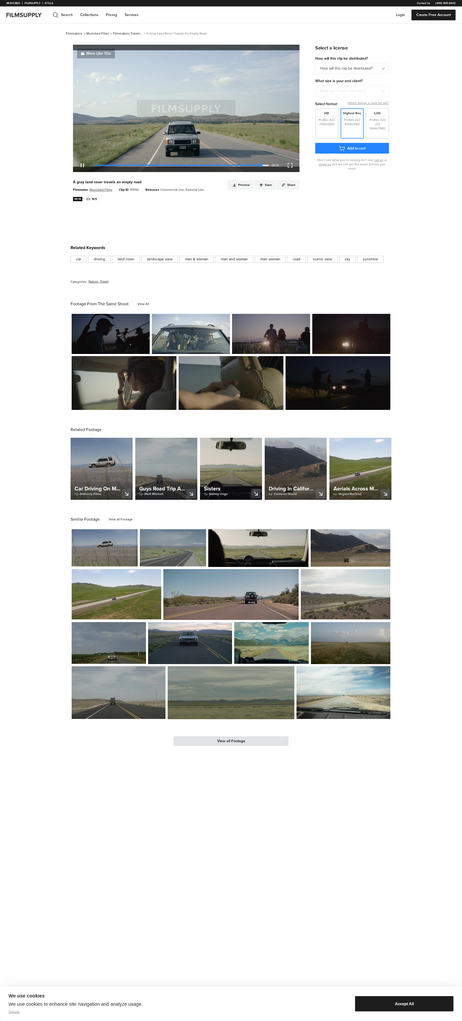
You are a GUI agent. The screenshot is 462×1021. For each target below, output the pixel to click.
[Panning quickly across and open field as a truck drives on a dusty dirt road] (350, 643)
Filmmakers (74, 33)
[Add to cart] (131, 560)
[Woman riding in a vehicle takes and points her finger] (124, 383)
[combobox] (352, 91)
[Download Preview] (116, 348)
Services (131, 15)
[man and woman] (234, 259)
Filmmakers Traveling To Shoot (128, 33)
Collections (89, 15)
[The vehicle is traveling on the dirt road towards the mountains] (271, 643)
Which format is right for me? (368, 103)
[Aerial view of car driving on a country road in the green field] (116, 594)
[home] (27, 15)
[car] (79, 259)
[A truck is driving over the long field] (350, 548)
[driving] (99, 259)
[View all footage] (120, 519)
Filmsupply (32, 3)
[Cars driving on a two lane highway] (173, 547)
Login (400, 15)
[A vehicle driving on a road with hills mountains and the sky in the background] (231, 594)
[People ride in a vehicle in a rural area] (191, 334)
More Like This (98, 53)
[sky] (347, 259)
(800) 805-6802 (446, 3)
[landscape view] (160, 259)
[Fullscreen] (290, 165)
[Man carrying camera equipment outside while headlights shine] (351, 334)
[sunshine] (370, 259)
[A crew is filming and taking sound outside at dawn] (111, 334)
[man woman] (270, 259)
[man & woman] (197, 259)
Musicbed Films (97, 33)
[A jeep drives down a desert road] (118, 692)
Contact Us (423, 3)
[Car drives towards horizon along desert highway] (345, 594)
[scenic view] (322, 259)
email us (325, 164)
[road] (296, 259)
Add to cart (356, 148)
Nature (93, 281)
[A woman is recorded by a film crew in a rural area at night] (338, 383)
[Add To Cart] (143, 348)
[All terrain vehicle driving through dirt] (105, 547)
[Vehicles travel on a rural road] (343, 692)
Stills (49, 3)
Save (130, 347)
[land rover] (126, 259)
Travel (104, 281)
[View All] (143, 303)
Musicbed (13, 3)
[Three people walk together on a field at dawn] (271, 334)
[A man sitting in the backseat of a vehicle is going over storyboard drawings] (231, 383)
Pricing (111, 15)
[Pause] (82, 165)
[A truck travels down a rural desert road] (231, 692)
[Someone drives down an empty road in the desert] (258, 548)
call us (378, 160)
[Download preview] (104, 560)
